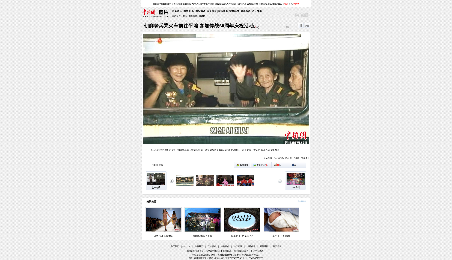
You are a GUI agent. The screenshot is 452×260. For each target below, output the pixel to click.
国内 (185, 11)
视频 (277, 3)
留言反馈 (277, 246)
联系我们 (199, 246)
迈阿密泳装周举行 (163, 236)
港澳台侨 (246, 11)
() (279, 165)
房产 (228, 3)
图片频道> (193, 16)
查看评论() (262, 165)
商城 (286, 3)
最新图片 (177, 11)
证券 (224, 3)
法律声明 (238, 246)
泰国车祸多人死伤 (203, 236)
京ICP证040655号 (233, 258)
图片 (281, 3)
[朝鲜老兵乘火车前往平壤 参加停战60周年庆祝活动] (184, 186)
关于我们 (175, 246)
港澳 (182, 3)
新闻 (159, 3)
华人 (196, 3)
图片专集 (257, 11)
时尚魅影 (223, 11)
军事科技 (234, 11)
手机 (290, 3)
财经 (215, 3)
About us (186, 246)
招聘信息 (251, 246)
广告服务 (212, 246)
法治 (178, 3)
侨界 (201, 3)
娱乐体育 (212, 11)
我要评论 (244, 165)
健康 (267, 3)
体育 (258, 3)
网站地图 (264, 246)
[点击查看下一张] (268, 98)
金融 (219, 3)
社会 (191, 11)
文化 (249, 3)
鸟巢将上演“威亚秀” (242, 236)
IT (236, 3)
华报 (205, 3)
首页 (155, 3)
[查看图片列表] (301, 27)
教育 (263, 3)
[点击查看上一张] (184, 98)
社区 (164, 3)
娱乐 (254, 3)
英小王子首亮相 (281, 236)
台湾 (187, 3)
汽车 (244, 3)
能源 (233, 3)
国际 (169, 3)
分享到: (154, 165)
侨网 (192, 3)
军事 (173, 3)
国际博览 (200, 11)
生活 (272, 3)
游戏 (240, 3)
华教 (210, 3)
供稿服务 (225, 246)
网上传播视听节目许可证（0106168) (206, 258)
